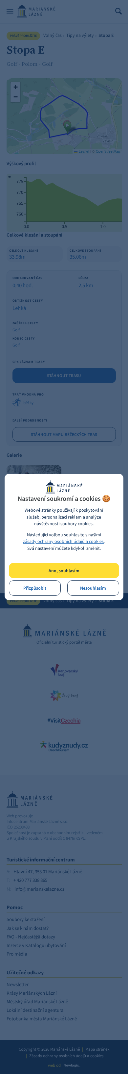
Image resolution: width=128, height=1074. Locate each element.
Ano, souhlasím (64, 571)
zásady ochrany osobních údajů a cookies (63, 541)
